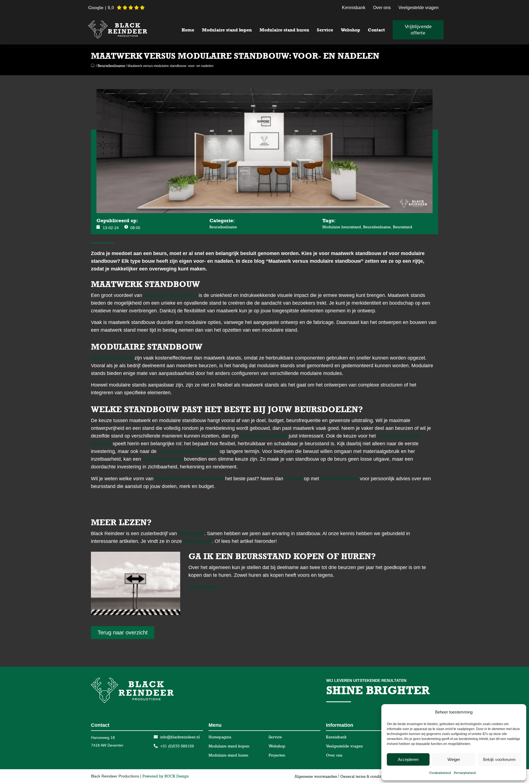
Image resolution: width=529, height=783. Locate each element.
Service (325, 30)
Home (188, 30)
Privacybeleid (465, 773)
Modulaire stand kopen (227, 30)
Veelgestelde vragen (418, 7)
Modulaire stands (112, 357)
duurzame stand (162, 458)
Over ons (382, 7)
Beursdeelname (111, 65)
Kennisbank (353, 7)
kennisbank (197, 541)
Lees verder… (205, 586)
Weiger (453, 759)
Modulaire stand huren (284, 30)
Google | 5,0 (101, 7)
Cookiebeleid (440, 773)
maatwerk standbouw (170, 295)
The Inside (191, 533)
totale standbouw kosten (188, 451)
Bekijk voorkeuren (499, 759)
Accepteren (408, 759)
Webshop (350, 30)
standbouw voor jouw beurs (190, 478)
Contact (376, 30)
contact (294, 478)
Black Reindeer (339, 478)
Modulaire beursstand (341, 227)
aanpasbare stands (264, 435)
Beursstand (402, 227)
